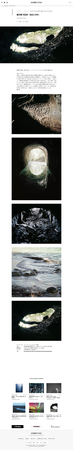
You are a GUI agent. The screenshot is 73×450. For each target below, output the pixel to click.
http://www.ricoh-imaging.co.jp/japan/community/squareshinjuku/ (38, 351)
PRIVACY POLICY (51, 438)
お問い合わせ (33, 438)
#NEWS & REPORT (12, 12)
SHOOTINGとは (21, 438)
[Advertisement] (36, 363)
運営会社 (27, 438)
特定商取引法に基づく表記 (42, 438)
